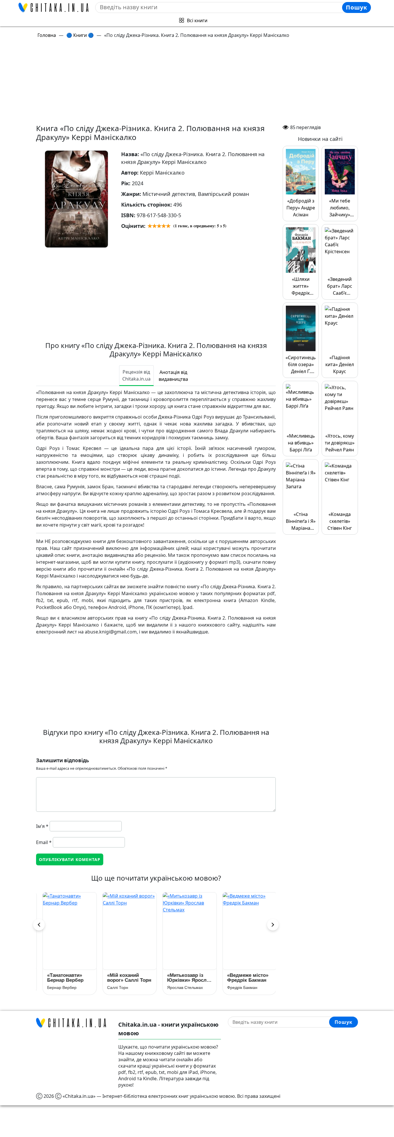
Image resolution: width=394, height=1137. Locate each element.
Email (44, 842)
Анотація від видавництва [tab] (173, 375)
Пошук (356, 7)
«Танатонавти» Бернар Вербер (62, 978)
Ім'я (42, 826)
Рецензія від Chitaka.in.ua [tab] (136, 375)
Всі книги (197, 20)
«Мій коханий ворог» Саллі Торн (126, 978)
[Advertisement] (200, 83)
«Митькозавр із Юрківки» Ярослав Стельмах (186, 978)
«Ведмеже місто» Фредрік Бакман (244, 978)
